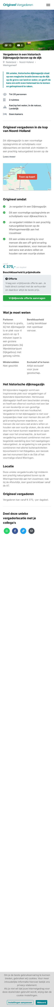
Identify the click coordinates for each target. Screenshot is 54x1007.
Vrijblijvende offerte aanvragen (27, 298)
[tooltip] (7, 531)
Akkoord (41, 1002)
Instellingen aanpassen (20, 1002)
